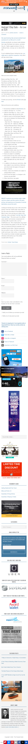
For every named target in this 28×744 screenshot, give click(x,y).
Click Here (7, 374)
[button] (8, 369)
